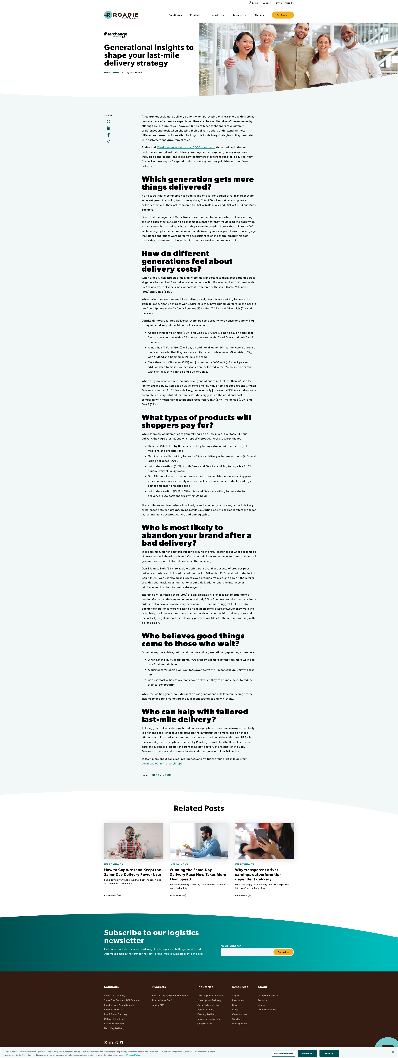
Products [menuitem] (159, 987)
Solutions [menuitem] (111, 987)
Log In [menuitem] (261, 1004)
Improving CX (113, 72)
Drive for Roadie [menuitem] (285, 3)
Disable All (307, 1053)
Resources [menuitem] (240, 987)
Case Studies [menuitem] (239, 1014)
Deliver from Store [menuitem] (114, 1018)
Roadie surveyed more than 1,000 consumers (186, 147)
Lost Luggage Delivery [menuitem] (210, 995)
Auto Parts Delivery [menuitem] (208, 1004)
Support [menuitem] (267, 3)
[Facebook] (108, 135)
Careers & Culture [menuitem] (268, 995)
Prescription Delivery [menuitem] (209, 1000)
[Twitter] (108, 122)
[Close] (393, 1052)
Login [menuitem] (255, 3)
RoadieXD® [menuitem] (158, 1004)
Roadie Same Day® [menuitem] (162, 1000)
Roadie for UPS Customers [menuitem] (119, 1004)
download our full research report (163, 763)
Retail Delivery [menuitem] (205, 1009)
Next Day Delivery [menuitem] (114, 1028)
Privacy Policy (133, 1054)
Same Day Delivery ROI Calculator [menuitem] (123, 1000)
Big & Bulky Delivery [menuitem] (115, 1014)
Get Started (283, 14)
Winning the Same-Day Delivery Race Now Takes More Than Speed (198, 874)
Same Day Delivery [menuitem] (114, 995)
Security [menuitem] (262, 1000)
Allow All (329, 1053)
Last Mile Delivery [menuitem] (114, 1023)
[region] (199, 1052)
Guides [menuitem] (236, 1018)
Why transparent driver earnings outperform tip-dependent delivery (258, 874)
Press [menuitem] (235, 1009)
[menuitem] (175, 15)
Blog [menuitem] (235, 1004)
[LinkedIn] (108, 128)
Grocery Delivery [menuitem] (207, 1014)
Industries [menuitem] (205, 987)
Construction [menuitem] (204, 1023)
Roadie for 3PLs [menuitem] (113, 1009)
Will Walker (136, 72)
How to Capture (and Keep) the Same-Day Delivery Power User (132, 872)
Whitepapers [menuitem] (239, 1023)
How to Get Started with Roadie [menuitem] (170, 995)
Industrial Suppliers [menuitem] (208, 1018)
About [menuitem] (262, 987)
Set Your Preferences (283, 1053)
